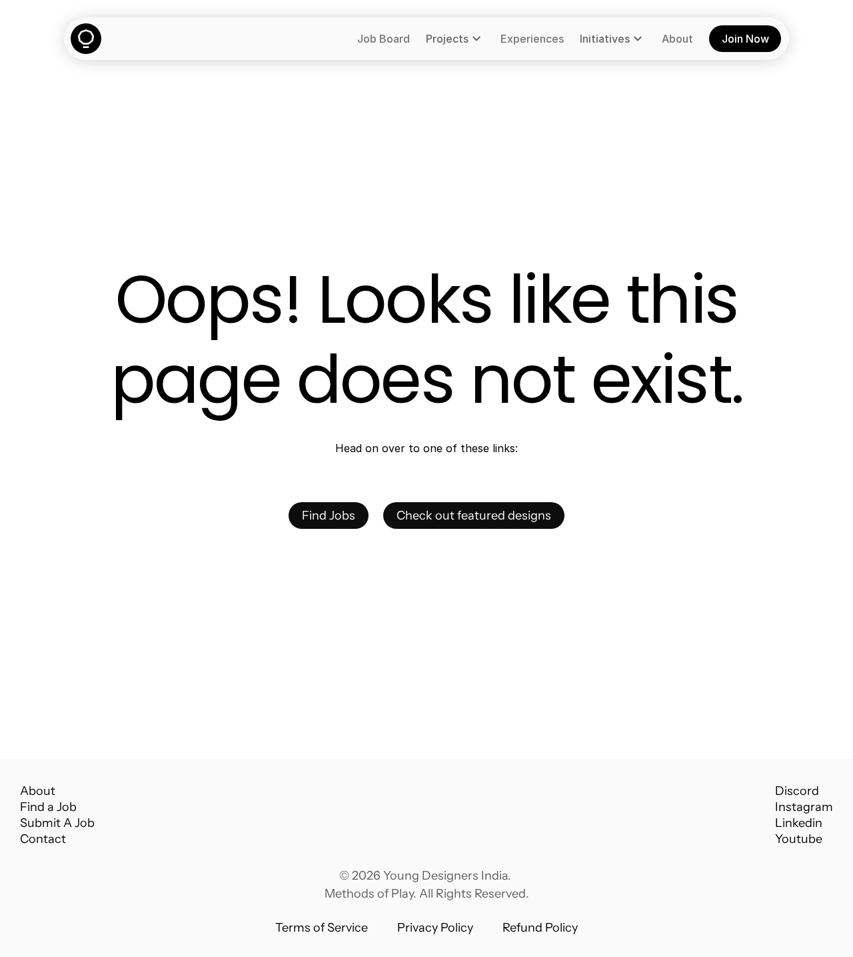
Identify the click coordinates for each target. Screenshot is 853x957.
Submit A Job (57, 823)
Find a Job (48, 807)
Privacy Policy (435, 927)
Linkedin (798, 823)
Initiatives (605, 38)
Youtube (798, 839)
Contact (43, 839)
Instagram (804, 807)
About (37, 791)
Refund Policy (540, 927)
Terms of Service (321, 927)
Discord (797, 791)
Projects (447, 38)
